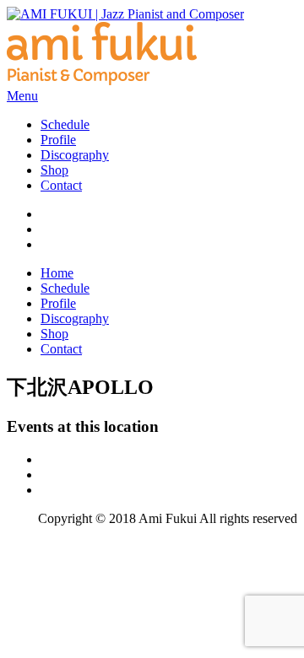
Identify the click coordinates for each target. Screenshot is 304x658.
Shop (54, 170)
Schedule (65, 124)
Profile (58, 139)
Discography (75, 155)
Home (57, 273)
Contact (61, 185)
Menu (22, 96)
